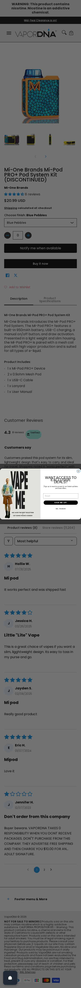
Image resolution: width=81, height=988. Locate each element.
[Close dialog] (78, 471)
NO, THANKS (61, 509)
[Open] (10, 978)
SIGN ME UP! (60, 503)
